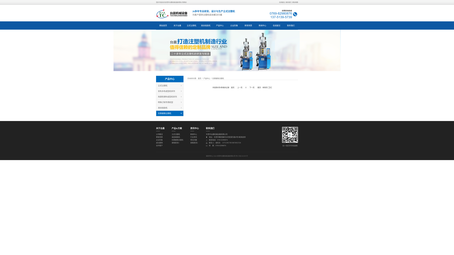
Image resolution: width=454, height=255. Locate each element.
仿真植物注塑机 (164, 113)
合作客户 (159, 146)
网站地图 (295, 2)
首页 (199, 78)
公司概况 (159, 134)
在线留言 (282, 2)
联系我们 (288, 2)
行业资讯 (193, 137)
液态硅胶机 (205, 26)
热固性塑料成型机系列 (167, 97)
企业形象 (234, 26)
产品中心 (220, 26)
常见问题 (193, 140)
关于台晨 (177, 26)
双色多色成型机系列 (166, 91)
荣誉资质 (248, 26)
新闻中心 (262, 26)
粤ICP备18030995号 (242, 156)
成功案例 (159, 143)
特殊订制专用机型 (165, 102)
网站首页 (163, 26)
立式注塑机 (191, 26)
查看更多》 (176, 143)
